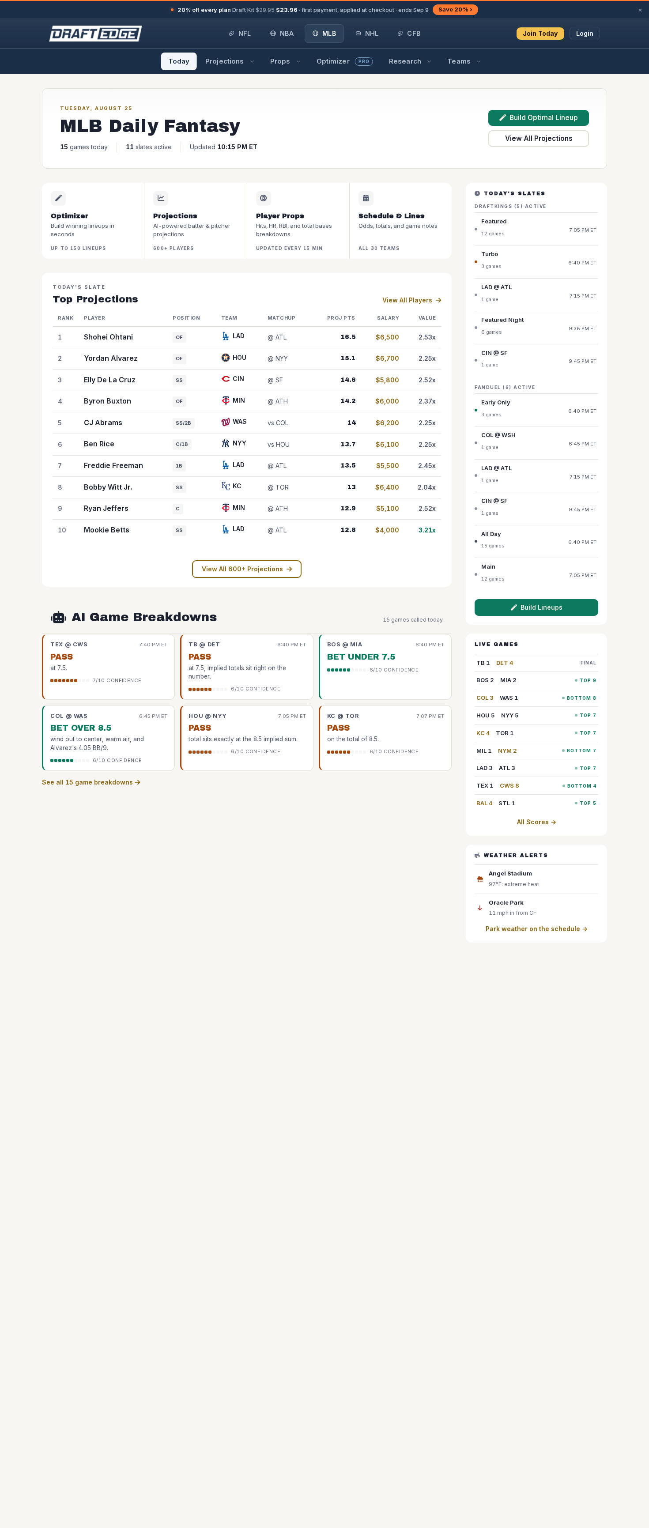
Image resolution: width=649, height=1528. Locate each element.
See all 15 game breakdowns (88, 782)
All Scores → (536, 822)
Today (179, 61)
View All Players (407, 300)
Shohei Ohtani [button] (108, 336)
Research (405, 61)
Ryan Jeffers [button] (106, 508)
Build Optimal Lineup (543, 117)
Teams (459, 61)
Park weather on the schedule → (537, 928)
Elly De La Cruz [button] (110, 379)
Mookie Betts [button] (106, 529)
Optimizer (343, 61)
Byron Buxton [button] (107, 400)
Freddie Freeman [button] (113, 465)
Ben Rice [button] (99, 443)
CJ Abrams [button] (103, 422)
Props (280, 61)
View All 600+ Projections (242, 569)
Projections (224, 61)
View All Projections (539, 138)
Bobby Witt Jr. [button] (108, 487)
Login (585, 33)
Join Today (540, 33)
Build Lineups (541, 607)
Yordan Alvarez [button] (111, 358)
